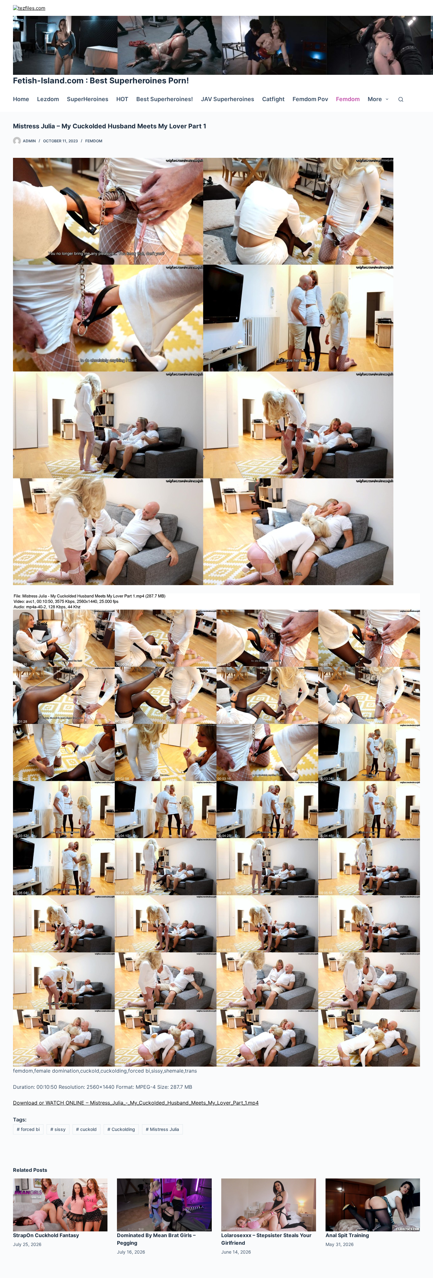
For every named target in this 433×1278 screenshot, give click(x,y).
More (375, 99)
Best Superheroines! (164, 99)
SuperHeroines (87, 99)
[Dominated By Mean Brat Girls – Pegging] (164, 1204)
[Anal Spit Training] (373, 1204)
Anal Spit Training (347, 1235)
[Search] (400, 99)
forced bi (28, 1129)
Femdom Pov (310, 99)
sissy (58, 1129)
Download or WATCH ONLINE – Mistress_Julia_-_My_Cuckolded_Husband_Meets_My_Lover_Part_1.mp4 (136, 1103)
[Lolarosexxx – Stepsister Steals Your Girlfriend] (268, 1204)
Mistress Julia (162, 1129)
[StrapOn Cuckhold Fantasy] (60, 1204)
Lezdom (48, 99)
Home (21, 99)
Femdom (348, 99)
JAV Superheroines (227, 99)
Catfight (273, 99)
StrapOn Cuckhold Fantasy (46, 1235)
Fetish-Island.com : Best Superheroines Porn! (101, 80)
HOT (122, 99)
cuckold (86, 1129)
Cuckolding (121, 1129)
